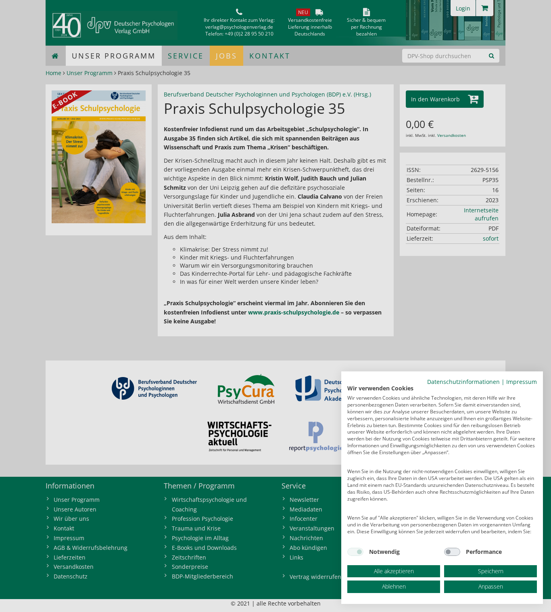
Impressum (521, 382)
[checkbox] (355, 552)
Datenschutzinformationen (463, 382)
